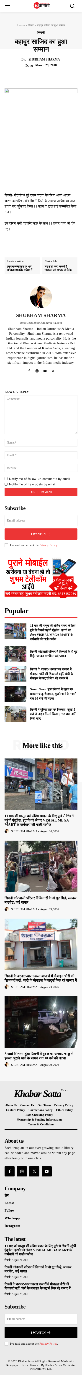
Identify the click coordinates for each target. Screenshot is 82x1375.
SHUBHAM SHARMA (44, 59)
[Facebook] (27, 76)
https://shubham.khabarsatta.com (41, 322)
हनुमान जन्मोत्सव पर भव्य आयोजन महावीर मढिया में (19, 268)
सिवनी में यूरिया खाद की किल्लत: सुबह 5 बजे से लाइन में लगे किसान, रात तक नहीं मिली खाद (52, 714)
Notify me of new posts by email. (32, 484)
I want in (38, 534)
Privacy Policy (48, 545)
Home (21, 25)
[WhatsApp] (58, 76)
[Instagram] (37, 370)
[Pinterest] (48, 76)
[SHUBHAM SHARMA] (41, 297)
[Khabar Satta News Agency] (42, 5)
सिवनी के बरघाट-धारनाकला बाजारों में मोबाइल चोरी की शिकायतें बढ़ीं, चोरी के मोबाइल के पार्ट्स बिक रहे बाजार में (51, 674)
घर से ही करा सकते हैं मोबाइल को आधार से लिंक (58, 268)
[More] (69, 76)
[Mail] (45, 370)
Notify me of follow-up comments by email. (40, 479)
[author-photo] (7, 831)
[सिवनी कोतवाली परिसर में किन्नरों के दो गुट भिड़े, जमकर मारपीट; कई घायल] (15, 654)
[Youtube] (47, 1171)
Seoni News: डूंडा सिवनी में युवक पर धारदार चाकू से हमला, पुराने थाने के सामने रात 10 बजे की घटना (53, 694)
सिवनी (31, 25)
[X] (37, 76)
